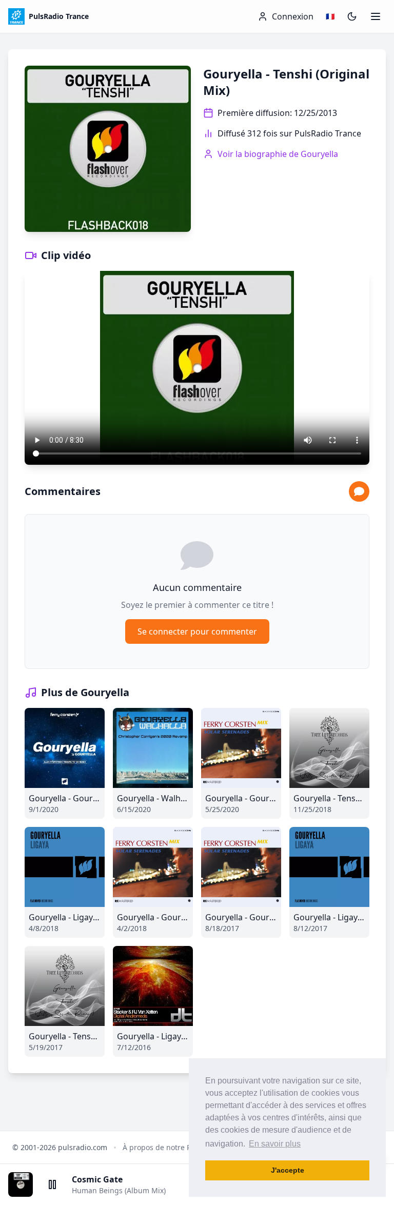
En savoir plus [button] (275, 1143)
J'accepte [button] (287, 1170)
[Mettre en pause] (52, 1184)
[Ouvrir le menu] (375, 16)
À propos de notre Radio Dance (176, 1147)
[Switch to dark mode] (352, 16)
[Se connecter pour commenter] (359, 491)
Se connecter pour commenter (197, 631)
